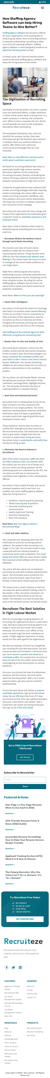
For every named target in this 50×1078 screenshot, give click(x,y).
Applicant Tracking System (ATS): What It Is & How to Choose (24, 857)
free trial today (26, 707)
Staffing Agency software (14, 33)
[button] (42, 7)
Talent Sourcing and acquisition (23, 503)
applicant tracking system (15, 50)
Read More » (9, 813)
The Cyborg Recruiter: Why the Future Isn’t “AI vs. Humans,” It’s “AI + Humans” (23, 875)
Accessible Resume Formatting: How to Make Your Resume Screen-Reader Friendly (25, 839)
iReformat (14, 362)
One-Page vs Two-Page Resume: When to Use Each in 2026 (23, 806)
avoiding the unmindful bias (34, 440)
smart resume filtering (35, 311)
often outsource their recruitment (22, 461)
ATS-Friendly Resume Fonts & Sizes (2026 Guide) (22, 822)
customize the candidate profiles (24, 356)
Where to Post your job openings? (29, 295)
